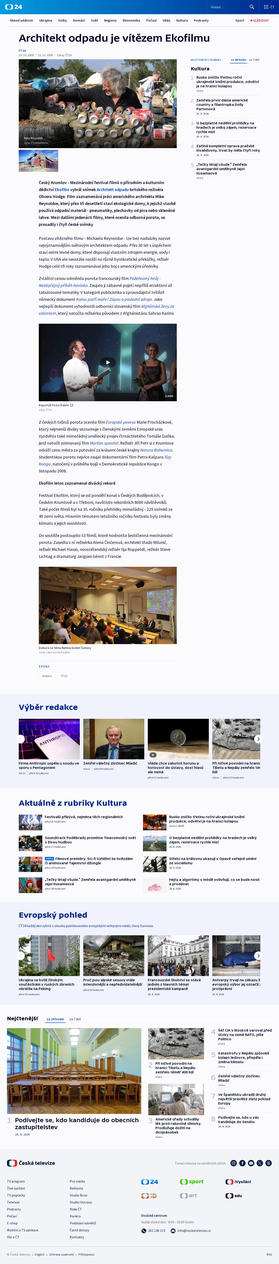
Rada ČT (76, 1209)
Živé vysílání (16, 1188)
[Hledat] (252, 7)
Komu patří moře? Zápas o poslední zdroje (114, 299)
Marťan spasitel (104, 443)
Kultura (182, 20)
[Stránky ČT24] (149, 1181)
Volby (62, 20)
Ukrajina (45, 20)
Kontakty (77, 1237)
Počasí (151, 20)
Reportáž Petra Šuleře (54, 405)
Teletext (13, 1202)
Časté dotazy (79, 1230)
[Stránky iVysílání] (238, 1181)
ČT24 (22, 50)
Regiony (110, 20)
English (39, 1254)
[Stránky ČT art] (188, 1195)
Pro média (77, 1181)
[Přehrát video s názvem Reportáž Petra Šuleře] (108, 362)
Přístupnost (86, 1254)
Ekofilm (62, 189)
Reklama (76, 1188)
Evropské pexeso (121, 422)
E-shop (12, 1223)
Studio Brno (78, 1195)
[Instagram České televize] (233, 1163)
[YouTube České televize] (251, 1163)
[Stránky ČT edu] (234, 1195)
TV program (16, 1181)
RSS (269, 1254)
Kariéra (75, 1216)
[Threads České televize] (268, 1163)
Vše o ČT (13, 1237)
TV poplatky (16, 1195)
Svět (94, 20)
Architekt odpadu (113, 189)
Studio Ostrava (81, 1202)
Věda (166, 20)
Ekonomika (131, 20)
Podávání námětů (83, 1223)
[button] (108, 362)
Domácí (79, 20)
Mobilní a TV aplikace (22, 1230)
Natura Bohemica (156, 450)
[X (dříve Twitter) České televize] (259, 1163)
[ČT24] (13, 7)
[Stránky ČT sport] (192, 1181)
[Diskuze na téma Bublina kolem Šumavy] (108, 605)
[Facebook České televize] (242, 1163)
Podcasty (201, 20)
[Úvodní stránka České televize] (31, 1163)
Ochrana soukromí (61, 1254)
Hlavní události (21, 20)
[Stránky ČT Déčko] (149, 1195)
